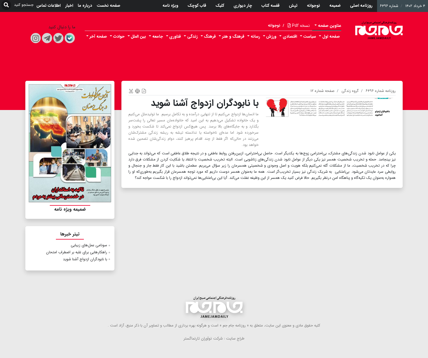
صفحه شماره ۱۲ (322, 91)
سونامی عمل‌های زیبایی (89, 245)
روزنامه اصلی (361, 5)
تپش (293, 5)
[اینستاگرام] (36, 38)
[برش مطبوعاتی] (131, 91)
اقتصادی (290, 36)
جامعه (157, 36)
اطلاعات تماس (48, 5)
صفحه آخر (98, 36)
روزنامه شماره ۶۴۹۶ (381, 91)
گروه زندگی (350, 91)
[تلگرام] (47, 38)
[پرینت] (137, 91)
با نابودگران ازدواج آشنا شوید (85, 259)
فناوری (175, 36)
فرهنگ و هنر (233, 36)
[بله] (70, 38)
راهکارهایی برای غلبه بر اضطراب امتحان (76, 252)
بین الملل (138, 36)
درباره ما (85, 5)
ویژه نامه (170, 5)
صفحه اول (331, 36)
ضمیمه (335, 5)
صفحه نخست (108, 5)
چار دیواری (243, 5)
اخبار (69, 5)
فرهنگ (210, 36)
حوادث (119, 36)
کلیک (219, 5)
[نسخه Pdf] (143, 91)
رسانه (255, 36)
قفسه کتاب (270, 5)
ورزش (271, 36)
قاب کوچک (197, 5)
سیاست (309, 36)
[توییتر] (58, 38)
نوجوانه (313, 5)
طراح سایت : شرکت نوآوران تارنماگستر (214, 339)
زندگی (192, 36)
